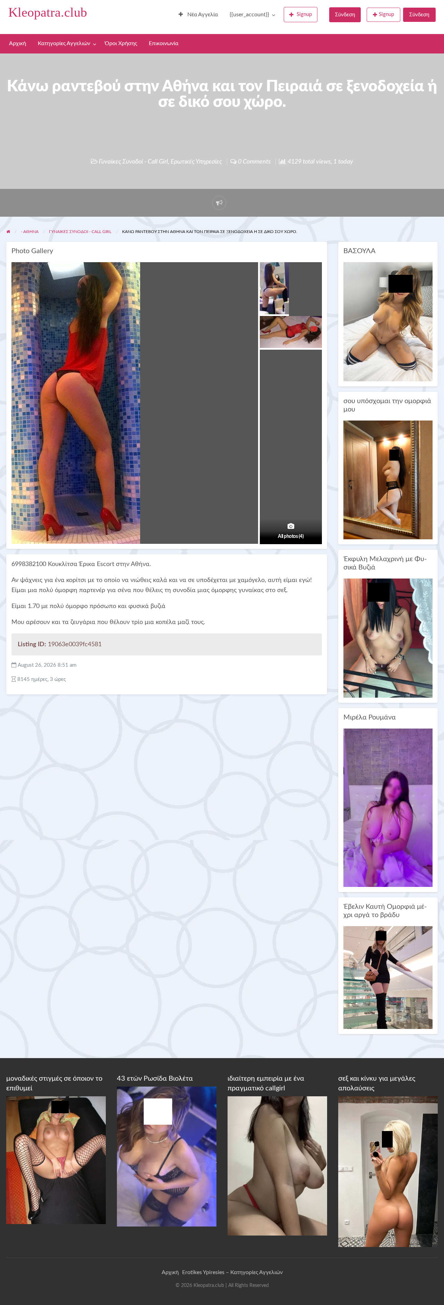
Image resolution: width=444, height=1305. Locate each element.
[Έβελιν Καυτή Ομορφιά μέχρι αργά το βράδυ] (388, 977)
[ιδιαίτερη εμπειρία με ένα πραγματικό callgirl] (277, 1165)
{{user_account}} (249, 14)
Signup (304, 14)
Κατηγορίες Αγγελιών (64, 43)
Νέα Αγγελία (202, 14)
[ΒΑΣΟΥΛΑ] (388, 321)
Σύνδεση (345, 14)
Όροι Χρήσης (121, 43)
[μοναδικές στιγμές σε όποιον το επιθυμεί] (56, 1160)
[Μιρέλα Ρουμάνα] (388, 807)
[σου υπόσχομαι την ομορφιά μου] (388, 479)
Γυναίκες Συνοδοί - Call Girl (133, 161)
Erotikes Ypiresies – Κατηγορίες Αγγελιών (232, 1272)
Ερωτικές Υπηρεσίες (196, 161)
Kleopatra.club (47, 12)
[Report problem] (219, 203)
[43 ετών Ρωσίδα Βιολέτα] (166, 1156)
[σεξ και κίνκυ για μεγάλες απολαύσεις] (388, 1171)
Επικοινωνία (163, 43)
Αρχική (17, 43)
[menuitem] (198, 15)
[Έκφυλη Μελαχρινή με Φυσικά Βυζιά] (388, 637)
